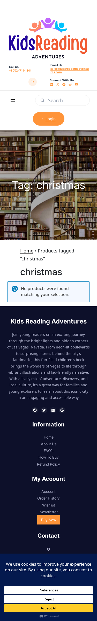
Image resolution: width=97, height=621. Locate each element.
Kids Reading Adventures (49, 321)
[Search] (42, 100)
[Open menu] (12, 100)
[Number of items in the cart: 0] (32, 82)
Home (26, 251)
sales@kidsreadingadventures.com (69, 70)
